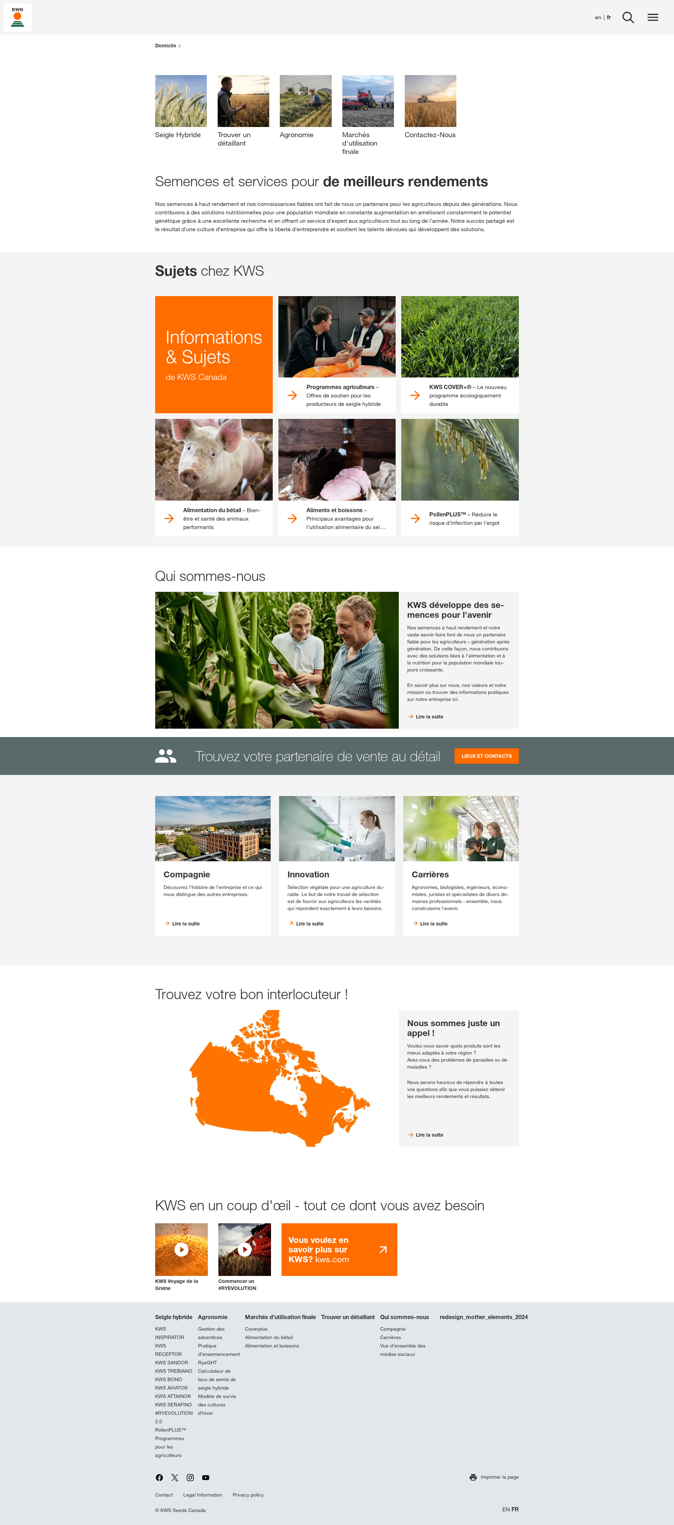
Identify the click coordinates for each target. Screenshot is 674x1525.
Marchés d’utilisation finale (280, 1316)
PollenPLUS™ (170, 1430)
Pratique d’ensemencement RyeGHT (219, 1354)
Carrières (390, 1337)
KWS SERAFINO (173, 1405)
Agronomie (212, 1316)
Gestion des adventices (211, 1333)
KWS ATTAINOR (173, 1396)
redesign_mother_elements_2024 (484, 1316)
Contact (164, 1495)
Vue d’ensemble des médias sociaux (402, 1350)
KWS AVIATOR (171, 1388)
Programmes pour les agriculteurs (169, 1446)
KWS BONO (168, 1379)
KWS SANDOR (171, 1362)
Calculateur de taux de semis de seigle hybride (217, 1379)
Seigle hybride (173, 1316)
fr (609, 17)
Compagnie (393, 1329)
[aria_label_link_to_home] (18, 17)
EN (506, 1509)
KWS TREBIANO (173, 1371)
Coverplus (256, 1329)
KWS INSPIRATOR (169, 1333)
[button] (181, 1257)
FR (515, 1509)
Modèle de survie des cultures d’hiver (217, 1404)
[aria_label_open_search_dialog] (628, 18)
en (598, 17)
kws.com (319, 1249)
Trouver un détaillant (348, 1316)
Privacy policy (248, 1495)
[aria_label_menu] (653, 18)
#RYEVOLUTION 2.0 (174, 1417)
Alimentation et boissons (272, 1346)
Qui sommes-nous (404, 1316)
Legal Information (202, 1495)
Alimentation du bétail (269, 1337)
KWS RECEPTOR (168, 1350)
